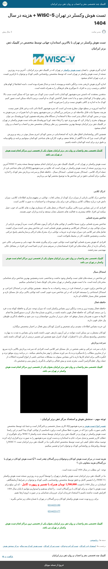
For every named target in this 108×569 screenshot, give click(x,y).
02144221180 (54, 504)
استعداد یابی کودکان (87, 546)
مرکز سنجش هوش (11, 546)
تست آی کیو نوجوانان (69, 546)
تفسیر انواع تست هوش (95, 425)
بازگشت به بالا (7, 557)
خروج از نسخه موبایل (54, 565)
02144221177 (54, 511)
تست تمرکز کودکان (51, 546)
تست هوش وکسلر (72, 69)
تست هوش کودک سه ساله (31, 546)
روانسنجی (94, 540)
